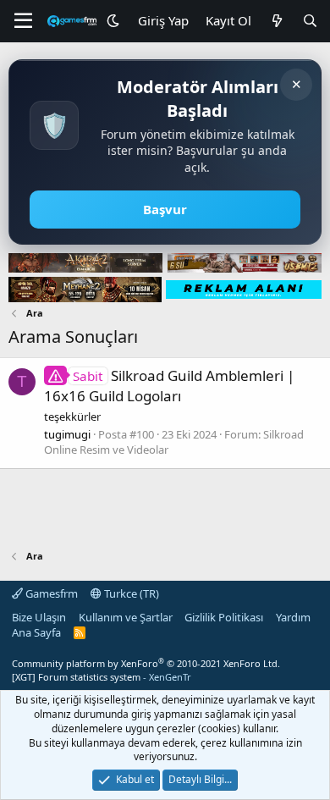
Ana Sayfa (36, 632)
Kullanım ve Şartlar (126, 617)
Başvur (165, 209)
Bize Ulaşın (39, 617)
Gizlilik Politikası (223, 617)
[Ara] (310, 20)
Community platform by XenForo (146, 663)
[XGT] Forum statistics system (101, 676)
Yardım (293, 617)
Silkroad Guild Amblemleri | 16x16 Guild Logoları (169, 386)
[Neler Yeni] (276, 20)
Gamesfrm (50, 593)
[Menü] (23, 21)
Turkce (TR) (130, 593)
